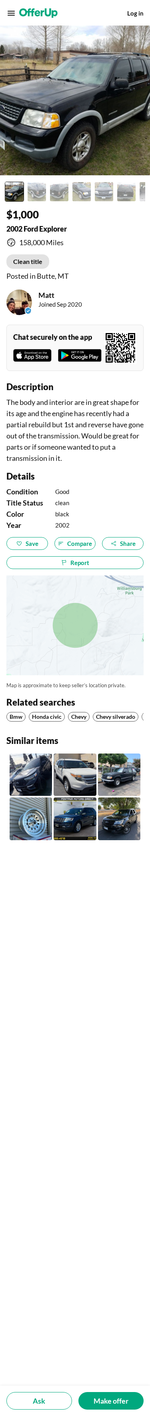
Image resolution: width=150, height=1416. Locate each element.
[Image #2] (36, 192)
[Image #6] (126, 192)
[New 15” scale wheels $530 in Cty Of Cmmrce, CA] (31, 818)
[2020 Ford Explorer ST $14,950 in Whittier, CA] (31, 775)
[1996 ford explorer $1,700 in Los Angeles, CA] (119, 775)
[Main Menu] (11, 13)
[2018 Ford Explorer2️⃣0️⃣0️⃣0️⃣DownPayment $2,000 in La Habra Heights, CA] (119, 818)
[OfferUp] (38, 13)
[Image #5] (104, 192)
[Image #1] (14, 192)
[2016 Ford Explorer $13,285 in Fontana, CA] (75, 818)
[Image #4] (81, 192)
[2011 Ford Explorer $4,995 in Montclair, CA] (75, 775)
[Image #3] (59, 192)
